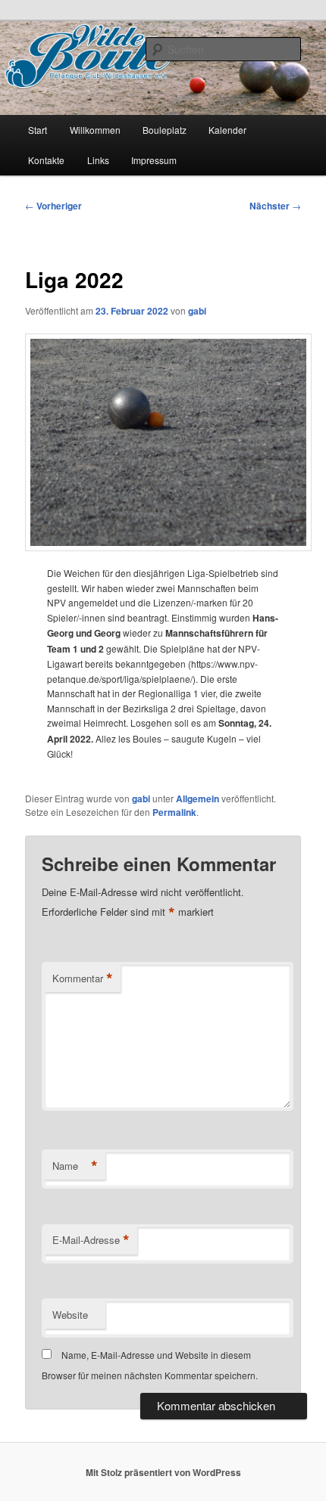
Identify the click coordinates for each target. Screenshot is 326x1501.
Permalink (174, 812)
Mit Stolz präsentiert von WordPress (163, 1472)
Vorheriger (53, 205)
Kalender (227, 129)
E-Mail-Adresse (91, 1240)
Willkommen (95, 129)
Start (37, 129)
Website (70, 1314)
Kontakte (46, 160)
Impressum (154, 160)
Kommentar (82, 978)
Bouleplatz (165, 129)
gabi (197, 311)
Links (98, 160)
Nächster (275, 205)
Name (75, 1166)
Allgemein (197, 798)
